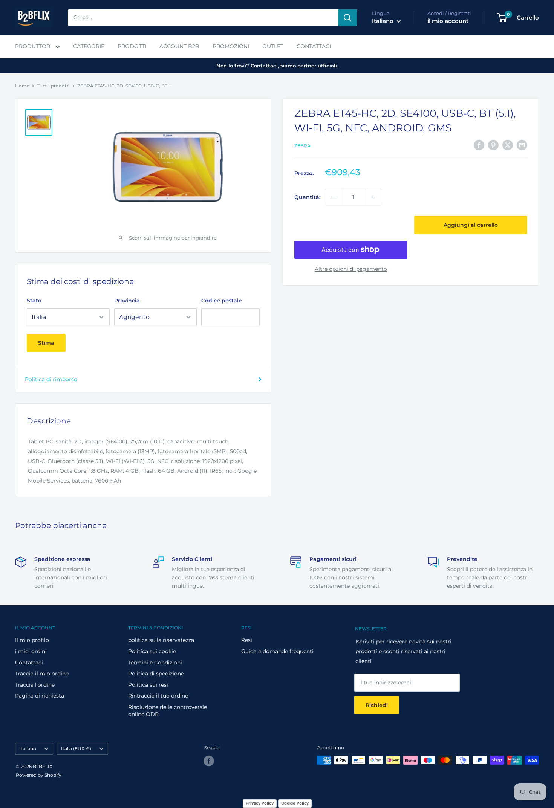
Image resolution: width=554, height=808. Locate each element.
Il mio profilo (32, 640)
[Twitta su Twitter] (507, 145)
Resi (246, 640)
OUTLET (272, 46)
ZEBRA (302, 145)
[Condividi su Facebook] (479, 145)
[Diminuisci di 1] (333, 197)
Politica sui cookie (152, 651)
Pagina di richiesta (39, 695)
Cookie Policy (295, 803)
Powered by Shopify (38, 775)
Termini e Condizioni (155, 662)
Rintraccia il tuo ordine (158, 695)
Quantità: (307, 197)
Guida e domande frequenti (277, 651)
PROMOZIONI (231, 46)
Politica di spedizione (156, 673)
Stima (46, 342)
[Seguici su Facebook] (209, 761)
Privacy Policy (260, 803)
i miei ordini (31, 651)
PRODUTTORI (33, 46)
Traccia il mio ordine (42, 673)
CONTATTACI (314, 46)
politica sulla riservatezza (161, 640)
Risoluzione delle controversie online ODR (167, 711)
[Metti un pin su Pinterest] (493, 145)
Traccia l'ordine (35, 684)
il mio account (447, 20)
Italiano (27, 748)
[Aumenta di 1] (373, 197)
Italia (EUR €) (76, 748)
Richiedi (377, 705)
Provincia (127, 300)
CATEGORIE (88, 46)
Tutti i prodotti (53, 86)
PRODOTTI (132, 46)
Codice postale (221, 300)
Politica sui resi (148, 684)
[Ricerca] (347, 17)
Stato (34, 300)
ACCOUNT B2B (179, 46)
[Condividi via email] (522, 145)
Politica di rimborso (51, 379)
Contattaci (29, 662)
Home (22, 86)
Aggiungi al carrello (471, 224)
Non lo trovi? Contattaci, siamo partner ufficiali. (277, 66)
